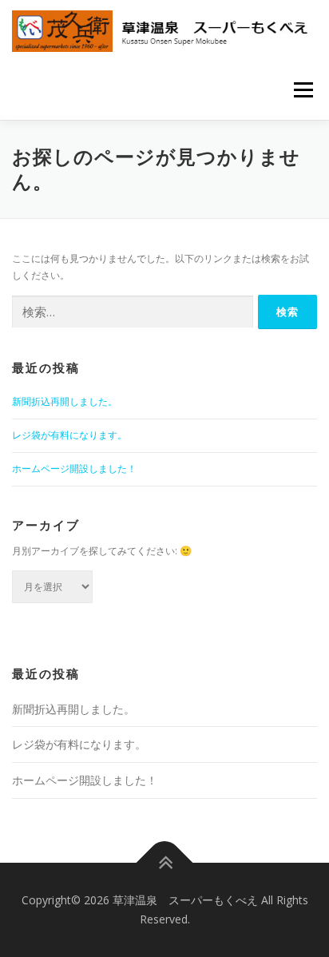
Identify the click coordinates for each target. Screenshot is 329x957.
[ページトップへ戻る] (165, 863)
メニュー (303, 90)
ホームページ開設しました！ (74, 468)
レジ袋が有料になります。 (69, 435)
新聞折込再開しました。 (64, 401)
